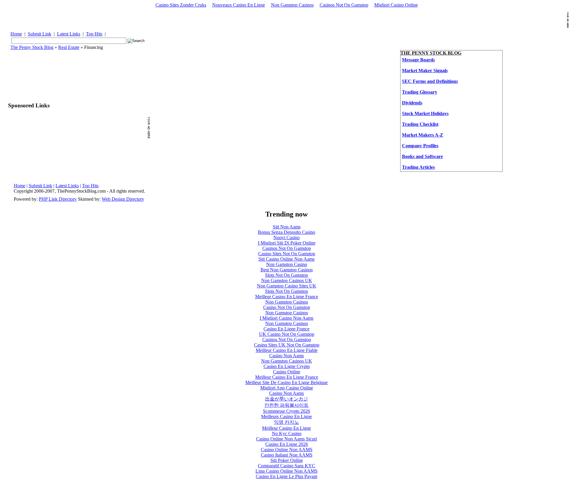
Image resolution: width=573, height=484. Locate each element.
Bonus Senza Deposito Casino (286, 232)
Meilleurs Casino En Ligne (286, 416)
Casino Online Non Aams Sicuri (286, 438)
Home (16, 33)
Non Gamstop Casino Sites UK (286, 285)
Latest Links (68, 33)
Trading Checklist (420, 124)
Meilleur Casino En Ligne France (286, 296)
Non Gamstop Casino (286, 264)
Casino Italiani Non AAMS (286, 454)
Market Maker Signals (425, 70)
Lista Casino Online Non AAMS (286, 471)
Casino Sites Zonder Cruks (180, 4)
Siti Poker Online (286, 460)
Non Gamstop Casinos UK (286, 280)
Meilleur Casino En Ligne (286, 428)
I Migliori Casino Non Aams (286, 318)
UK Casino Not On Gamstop (286, 334)
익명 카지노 (286, 422)
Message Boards (418, 59)
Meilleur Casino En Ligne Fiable (287, 350)
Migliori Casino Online (396, 4)
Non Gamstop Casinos (292, 4)
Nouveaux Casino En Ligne (238, 4)
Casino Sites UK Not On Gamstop (286, 344)
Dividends (412, 102)
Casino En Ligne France (286, 328)
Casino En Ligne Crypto (287, 366)
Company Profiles (420, 145)
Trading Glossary (419, 92)
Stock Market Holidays (425, 113)
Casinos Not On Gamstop (344, 4)
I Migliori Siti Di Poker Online (286, 242)
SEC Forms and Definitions (430, 81)
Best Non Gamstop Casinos (287, 269)
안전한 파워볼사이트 (286, 405)
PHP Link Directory (58, 199)
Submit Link (39, 33)
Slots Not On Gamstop (286, 275)
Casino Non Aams (286, 355)
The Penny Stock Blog (31, 47)
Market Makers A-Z (422, 134)
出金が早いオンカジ (286, 398)
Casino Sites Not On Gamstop (286, 253)
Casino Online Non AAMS (286, 449)
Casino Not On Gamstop (286, 307)
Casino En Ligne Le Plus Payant (286, 476)
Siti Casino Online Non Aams (286, 259)
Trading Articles (418, 167)
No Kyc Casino (286, 433)
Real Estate (68, 47)
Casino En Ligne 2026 (286, 444)
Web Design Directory (123, 199)
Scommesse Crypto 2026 (286, 411)
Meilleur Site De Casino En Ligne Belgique (286, 382)
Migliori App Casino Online (286, 387)
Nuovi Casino (286, 237)
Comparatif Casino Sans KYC (286, 465)
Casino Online (286, 371)
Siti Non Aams (287, 226)
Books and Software (422, 156)
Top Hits (94, 33)
